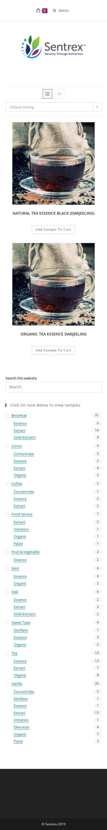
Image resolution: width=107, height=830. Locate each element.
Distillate (21, 630)
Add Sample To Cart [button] (53, 229)
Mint (15, 568)
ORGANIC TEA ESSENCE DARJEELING (54, 334)
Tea (14, 653)
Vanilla (17, 683)
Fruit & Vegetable (26, 551)
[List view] (59, 94)
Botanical (19, 415)
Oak (15, 591)
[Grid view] (47, 94)
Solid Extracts (25, 437)
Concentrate (24, 453)
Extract (19, 430)
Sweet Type (21, 622)
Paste (18, 543)
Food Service (22, 514)
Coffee (17, 483)
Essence (20, 423)
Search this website (21, 378)
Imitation (21, 529)
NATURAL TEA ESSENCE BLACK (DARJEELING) (53, 213)
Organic (20, 475)
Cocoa (17, 445)
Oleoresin (21, 727)
